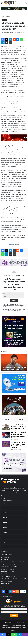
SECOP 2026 (4, 559)
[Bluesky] (24, 591)
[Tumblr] (14, 250)
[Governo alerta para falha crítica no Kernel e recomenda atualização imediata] (6, 435)
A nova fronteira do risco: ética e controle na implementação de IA (18, 426)
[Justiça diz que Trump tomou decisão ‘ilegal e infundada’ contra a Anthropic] (6, 444)
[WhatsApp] (21, 39)
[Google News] (14, 244)
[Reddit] (14, 39)
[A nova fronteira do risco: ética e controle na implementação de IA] (6, 427)
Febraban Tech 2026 (6, 554)
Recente (7, 419)
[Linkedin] (10, 39)
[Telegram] (3, 42)
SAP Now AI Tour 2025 (7, 581)
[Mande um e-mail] (12, 32)
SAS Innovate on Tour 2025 (8, 576)
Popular (21, 419)
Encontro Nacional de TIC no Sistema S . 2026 (12, 562)
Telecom (8, 16)
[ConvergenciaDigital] (10, 3)
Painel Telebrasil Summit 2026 (8, 564)
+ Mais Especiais (5, 583)
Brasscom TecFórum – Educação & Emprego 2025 (13, 578)
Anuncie (3, 498)
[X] (6, 39)
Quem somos (4, 495)
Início (4, 16)
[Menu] (2, 3)
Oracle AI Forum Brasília (7, 574)
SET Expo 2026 (5, 557)
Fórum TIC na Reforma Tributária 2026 (11, 566)
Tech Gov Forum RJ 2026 (7, 571)
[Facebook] (3, 39)
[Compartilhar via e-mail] (6, 42)
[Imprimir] (10, 42)
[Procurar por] (26, 3)
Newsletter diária (5, 503)
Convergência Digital (7, 32)
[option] (14, 362)
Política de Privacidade (7, 500)
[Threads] (21, 591)
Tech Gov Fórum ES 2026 (7, 569)
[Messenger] (17, 39)
